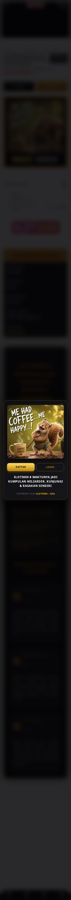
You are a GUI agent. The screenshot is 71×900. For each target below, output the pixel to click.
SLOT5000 (42, 493)
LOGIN (50, 467)
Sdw (52, 493)
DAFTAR (20, 466)
